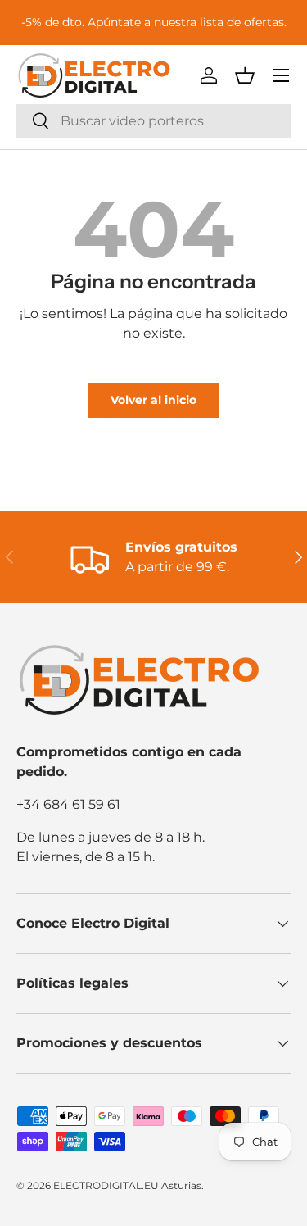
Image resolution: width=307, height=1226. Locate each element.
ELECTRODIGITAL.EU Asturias (127, 1185)
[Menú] (281, 75)
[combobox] (153, 121)
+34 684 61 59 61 (68, 804)
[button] (245, 75)
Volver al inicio (153, 400)
